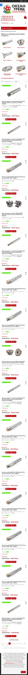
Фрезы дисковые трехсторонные (7, 74)
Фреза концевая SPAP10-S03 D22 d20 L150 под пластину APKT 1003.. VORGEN (13, 582)
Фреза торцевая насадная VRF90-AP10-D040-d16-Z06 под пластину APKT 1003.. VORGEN (13, 362)
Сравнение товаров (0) (8, 78)
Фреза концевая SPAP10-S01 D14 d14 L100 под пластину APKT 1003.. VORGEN (13, 177)
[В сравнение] (25, 87)
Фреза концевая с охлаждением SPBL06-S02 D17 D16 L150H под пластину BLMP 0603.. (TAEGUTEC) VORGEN (13, 140)
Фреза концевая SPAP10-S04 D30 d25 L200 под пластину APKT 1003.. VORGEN (14, 509)
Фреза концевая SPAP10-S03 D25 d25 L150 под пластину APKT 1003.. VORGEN (13, 546)
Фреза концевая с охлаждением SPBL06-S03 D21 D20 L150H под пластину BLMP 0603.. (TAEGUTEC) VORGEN (13, 399)
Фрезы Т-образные (7, 60)
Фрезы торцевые (20, 47)
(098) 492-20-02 (7, 18)
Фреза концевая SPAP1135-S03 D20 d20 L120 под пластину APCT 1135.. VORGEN (13, 326)
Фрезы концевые (7, 47)
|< (2, 643)
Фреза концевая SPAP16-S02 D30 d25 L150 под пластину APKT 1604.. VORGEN (13, 289)
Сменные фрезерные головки (20, 61)
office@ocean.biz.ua (8, 20)
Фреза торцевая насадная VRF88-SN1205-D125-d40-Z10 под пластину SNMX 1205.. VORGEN (12, 214)
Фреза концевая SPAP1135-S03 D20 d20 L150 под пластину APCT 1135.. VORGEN (13, 473)
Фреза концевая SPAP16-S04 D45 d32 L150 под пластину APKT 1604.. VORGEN (13, 436)
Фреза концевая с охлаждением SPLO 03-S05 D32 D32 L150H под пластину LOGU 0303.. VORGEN (13, 103)
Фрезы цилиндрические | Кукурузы (21, 74)
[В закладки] (25, 85)
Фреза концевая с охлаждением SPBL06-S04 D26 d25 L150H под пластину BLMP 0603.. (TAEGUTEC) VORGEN (13, 619)
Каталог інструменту (7, 28)
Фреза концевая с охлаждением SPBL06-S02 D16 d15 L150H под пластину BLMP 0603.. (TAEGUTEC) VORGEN (13, 252)
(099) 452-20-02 (7, 16)
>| (7, 645)
